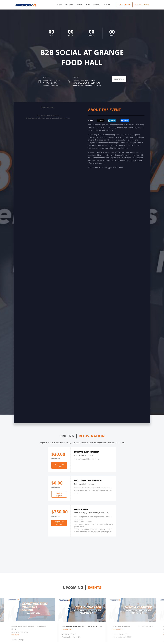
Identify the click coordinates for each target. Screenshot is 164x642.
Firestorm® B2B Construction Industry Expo (30, 627)
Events (79, 5)
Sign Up (138, 4)
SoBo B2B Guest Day (122, 626)
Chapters (69, 5)
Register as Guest (59, 465)
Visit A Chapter (125, 4)
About (59, 5)
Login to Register (59, 494)
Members (106, 5)
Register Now (119, 79)
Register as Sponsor (59, 523)
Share (113, 120)
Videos (96, 5)
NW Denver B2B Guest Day (73, 626)
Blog (88, 5)
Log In (146, 4)
